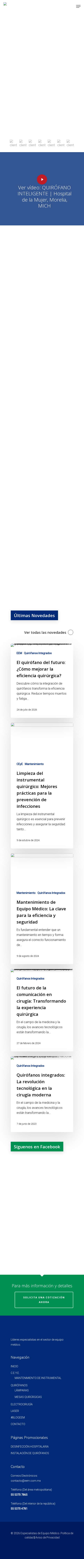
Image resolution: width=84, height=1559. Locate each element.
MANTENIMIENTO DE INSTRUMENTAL (38, 1378)
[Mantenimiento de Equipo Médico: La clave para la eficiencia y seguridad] (42, 908)
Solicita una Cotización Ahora (44, 1300)
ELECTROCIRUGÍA (22, 1404)
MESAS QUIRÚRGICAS (28, 1397)
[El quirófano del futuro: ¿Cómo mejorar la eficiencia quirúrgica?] (42, 681)
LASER (15, 1410)
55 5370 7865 (19, 1494)
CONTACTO (18, 1424)
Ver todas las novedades (45, 632)
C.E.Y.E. (15, 1372)
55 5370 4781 (19, 1508)
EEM (19, 653)
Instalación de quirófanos (30, 1453)
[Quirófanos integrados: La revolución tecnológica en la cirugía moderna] (42, 1094)
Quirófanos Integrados (38, 653)
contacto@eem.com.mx (26, 1480)
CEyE (20, 764)
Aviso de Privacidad (47, 1537)
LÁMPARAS (22, 1390)
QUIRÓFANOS (19, 1385)
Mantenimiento (34, 764)
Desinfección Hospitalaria (30, 1446)
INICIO (14, 1366)
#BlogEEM (18, 1417)
